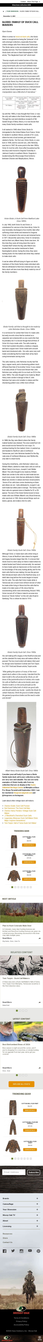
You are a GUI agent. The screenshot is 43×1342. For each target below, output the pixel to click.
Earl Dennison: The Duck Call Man (17, 808)
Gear (8, 1071)
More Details (29, 845)
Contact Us (7, 1242)
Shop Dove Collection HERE (21, 5)
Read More (7, 938)
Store (5, 1238)
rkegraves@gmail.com (23, 793)
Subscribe (34, 1172)
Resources (7, 1234)
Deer (11, 941)
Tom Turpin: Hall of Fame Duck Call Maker (20, 823)
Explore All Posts (21, 1084)
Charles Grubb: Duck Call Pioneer (17, 806)
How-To (17, 941)
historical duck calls (23, 37)
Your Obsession (12, 11)
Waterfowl (6, 1005)
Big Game (6, 941)
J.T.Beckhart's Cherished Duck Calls (18, 816)
